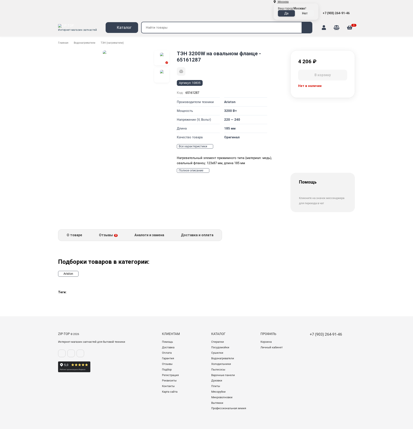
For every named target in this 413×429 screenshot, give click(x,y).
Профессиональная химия (228, 408)
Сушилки (217, 352)
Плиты (215, 386)
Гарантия (168, 358)
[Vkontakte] (62, 353)
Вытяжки (217, 402)
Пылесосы (218, 369)
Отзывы (167, 364)
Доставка (168, 347)
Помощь (167, 341)
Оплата (167, 352)
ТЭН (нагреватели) (112, 42)
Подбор (167, 369)
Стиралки (217, 341)
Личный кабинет (271, 347)
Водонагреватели (84, 42)
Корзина (266, 341)
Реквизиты (169, 380)
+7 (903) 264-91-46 (336, 13)
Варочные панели (223, 375)
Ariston (68, 273)
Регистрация (170, 375)
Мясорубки (218, 391)
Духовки (216, 380)
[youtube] (80, 353)
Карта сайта (169, 391)
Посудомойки (220, 347)
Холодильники (221, 364)
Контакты (168, 386)
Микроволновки (222, 397)
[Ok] (71, 353)
